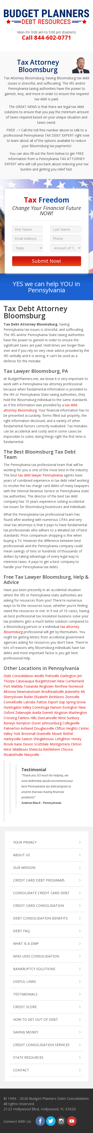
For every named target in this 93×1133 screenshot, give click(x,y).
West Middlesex (16, 749)
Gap (62, 702)
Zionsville (72, 697)
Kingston (61, 712)
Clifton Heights (66, 728)
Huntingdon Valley (17, 707)
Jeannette (72, 691)
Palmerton (12, 728)
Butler (28, 697)
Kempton (23, 723)
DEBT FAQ (21, 931)
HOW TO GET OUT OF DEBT (35, 1019)
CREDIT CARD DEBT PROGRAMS (39, 880)
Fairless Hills (27, 718)
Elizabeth (41, 697)
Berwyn (9, 723)
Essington (70, 707)
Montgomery (60, 744)
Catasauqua (25, 681)
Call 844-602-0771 (46, 37)
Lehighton (62, 739)
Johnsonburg (52, 723)
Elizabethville (13, 754)
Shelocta (35, 749)
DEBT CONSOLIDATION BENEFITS (40, 918)
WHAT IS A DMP (26, 943)
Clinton (76, 744)
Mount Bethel (62, 733)
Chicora (67, 749)
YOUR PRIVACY (24, 842)
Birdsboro (56, 697)
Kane (18, 744)
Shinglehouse (43, 739)
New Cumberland (70, 681)
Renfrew (61, 686)
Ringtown (46, 686)
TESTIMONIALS (25, 994)
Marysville (31, 754)
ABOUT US (21, 855)
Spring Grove (76, 702)
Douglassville (44, 728)
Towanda (31, 686)
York (16, 733)
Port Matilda (13, 686)
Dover (36, 723)
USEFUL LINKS (24, 981)
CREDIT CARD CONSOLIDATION (38, 905)
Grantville (43, 733)
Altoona (10, 691)
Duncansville (47, 718)
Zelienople (23, 712)
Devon (28, 744)
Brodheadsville (52, 691)
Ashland (27, 728)
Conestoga (40, 707)
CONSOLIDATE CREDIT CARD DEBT (41, 893)
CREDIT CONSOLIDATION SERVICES (41, 1044)
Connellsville (13, 702)
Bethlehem (51, 749)
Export (53, 702)
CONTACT (21, 1070)
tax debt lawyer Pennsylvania (40, 475)
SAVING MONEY (25, 1032)
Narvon (56, 707)
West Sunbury (68, 718)
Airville (39, 675)
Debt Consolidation (18, 675)
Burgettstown (45, 681)
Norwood (75, 686)
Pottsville (52, 675)
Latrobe (29, 702)
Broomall (28, 733)
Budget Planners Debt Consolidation (59, 1098)
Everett (47, 712)
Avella (36, 712)
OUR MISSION (24, 867)
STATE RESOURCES (28, 1057)
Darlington (68, 675)
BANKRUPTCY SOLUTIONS (34, 969)
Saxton (27, 739)
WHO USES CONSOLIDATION (36, 956)
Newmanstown (28, 691)
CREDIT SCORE (25, 1007)
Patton (41, 702)
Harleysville (12, 739)
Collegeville (71, 723)
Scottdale (41, 744)
